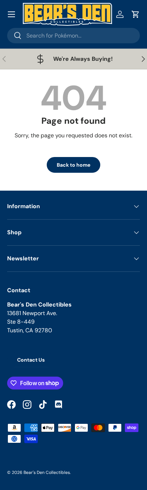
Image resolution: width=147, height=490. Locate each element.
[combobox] (73, 35)
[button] (135, 14)
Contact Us (31, 360)
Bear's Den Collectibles (47, 472)
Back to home (73, 165)
